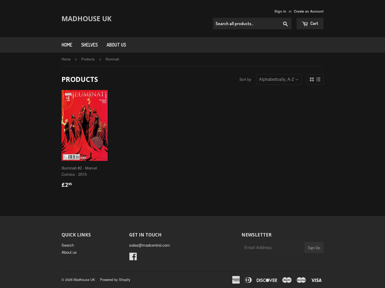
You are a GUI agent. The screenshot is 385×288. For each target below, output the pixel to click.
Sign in (280, 11)
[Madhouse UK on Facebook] (133, 258)
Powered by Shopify (115, 279)
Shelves (89, 45)
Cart (314, 23)
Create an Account (308, 11)
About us (116, 45)
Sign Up (314, 247)
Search (68, 245)
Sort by (245, 79)
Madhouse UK (87, 18)
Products (88, 59)
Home (67, 45)
